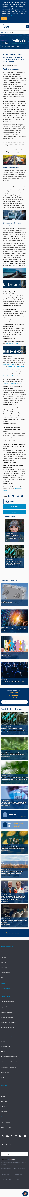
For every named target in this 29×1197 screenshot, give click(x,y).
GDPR (18, 1179)
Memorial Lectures (6, 1046)
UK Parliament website (11, 343)
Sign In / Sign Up (6, 1122)
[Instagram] (12, 1135)
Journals (3, 957)
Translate (13, 1159)
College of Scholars (6, 1012)
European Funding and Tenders (16, 366)
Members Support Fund (7, 1027)
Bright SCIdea (5, 1007)
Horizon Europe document (10, 376)
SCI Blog (3, 962)
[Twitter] (3, 1136)
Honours (3, 1051)
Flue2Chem (4, 967)
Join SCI (14, 512)
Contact (12, 1144)
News (6, 32)
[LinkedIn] (7, 1135)
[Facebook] (16, 1135)
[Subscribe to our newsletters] (5, 814)
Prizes (2, 1077)
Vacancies (4, 1111)
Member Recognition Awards (9, 1056)
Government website (9, 364)
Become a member (6, 1127)
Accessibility (5, 1174)
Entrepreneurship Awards (8, 1067)
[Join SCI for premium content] (5, 824)
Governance (4, 1101)
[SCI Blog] (20, 1135)
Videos (3, 978)
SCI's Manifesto (5, 972)
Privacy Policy (7, 1179)
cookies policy (8, 15)
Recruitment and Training (8, 1022)
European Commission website (12, 383)
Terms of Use (18, 1174)
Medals (3, 1041)
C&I (2, 952)
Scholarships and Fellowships (9, 1062)
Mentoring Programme (7, 1017)
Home (2, 32)
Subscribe (5, 1144)
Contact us (4, 1106)
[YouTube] (25, 1135)
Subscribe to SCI (14, 506)
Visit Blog (11, 501)
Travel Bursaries (5, 1072)
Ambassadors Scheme (7, 1001)
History (3, 1096)
